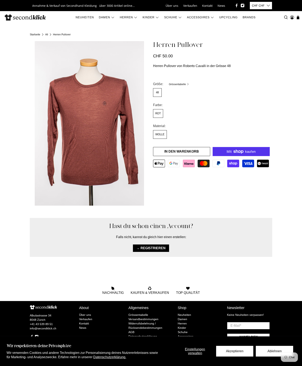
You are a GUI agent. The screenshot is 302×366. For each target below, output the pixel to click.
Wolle (160, 134)
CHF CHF (258, 5)
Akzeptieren (234, 351)
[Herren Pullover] (89, 123)
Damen (104, 17)
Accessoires (198, 17)
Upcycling (228, 17)
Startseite (35, 34)
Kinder (148, 17)
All (46, 34)
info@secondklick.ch (43, 328)
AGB (131, 332)
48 (157, 92)
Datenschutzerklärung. (109, 357)
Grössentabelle (178, 84)
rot (158, 113)
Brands (249, 17)
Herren (126, 17)
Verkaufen (190, 6)
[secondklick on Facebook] (237, 5)
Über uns (172, 6)
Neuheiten (85, 17)
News (221, 6)
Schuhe (170, 17)
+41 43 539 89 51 (41, 324)
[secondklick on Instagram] (242, 5)
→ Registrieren (151, 248)
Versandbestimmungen (143, 319)
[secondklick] (25, 17)
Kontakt (207, 6)
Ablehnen (274, 351)
